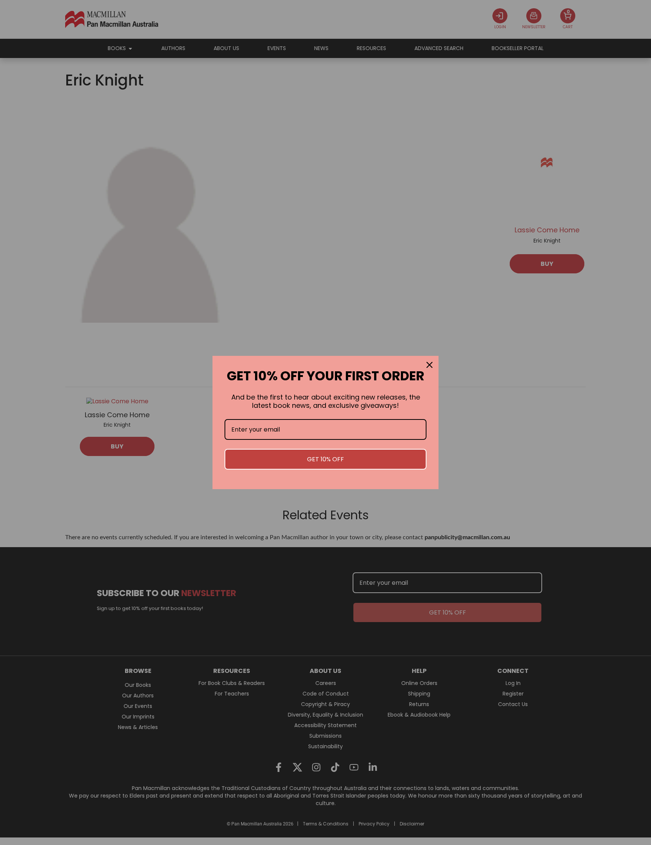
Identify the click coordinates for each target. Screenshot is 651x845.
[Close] (429, 365)
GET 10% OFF (325, 459)
